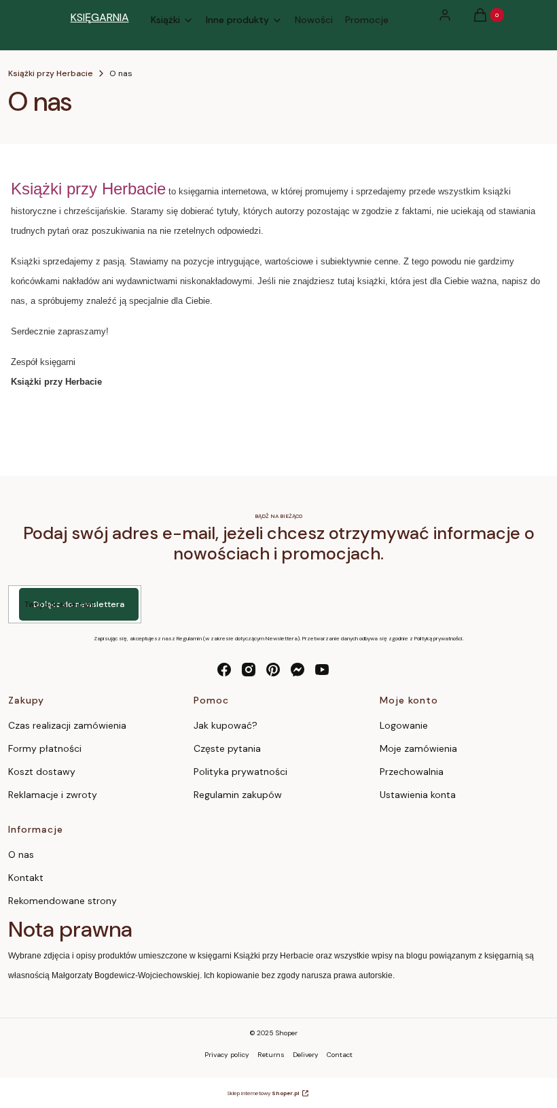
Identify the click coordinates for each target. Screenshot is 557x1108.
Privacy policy (226, 1054)
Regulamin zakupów (238, 795)
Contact (340, 1054)
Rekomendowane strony (62, 901)
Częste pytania (227, 748)
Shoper (287, 1032)
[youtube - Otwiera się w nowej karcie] (322, 669)
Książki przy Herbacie (50, 73)
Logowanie (404, 725)
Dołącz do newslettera (78, 604)
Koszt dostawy (41, 771)
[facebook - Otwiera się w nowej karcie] (224, 669)
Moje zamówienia (418, 748)
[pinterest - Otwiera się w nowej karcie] (273, 669)
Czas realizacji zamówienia (67, 725)
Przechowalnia (412, 771)
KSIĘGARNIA (100, 17)
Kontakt (25, 877)
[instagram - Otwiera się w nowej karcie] (248, 669)
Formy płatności (45, 748)
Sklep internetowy (263, 1093)
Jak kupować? (225, 725)
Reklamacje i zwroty (52, 795)
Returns (271, 1054)
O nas (21, 854)
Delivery (306, 1054)
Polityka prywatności (240, 771)
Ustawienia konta (418, 795)
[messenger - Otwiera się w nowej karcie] (297, 669)
